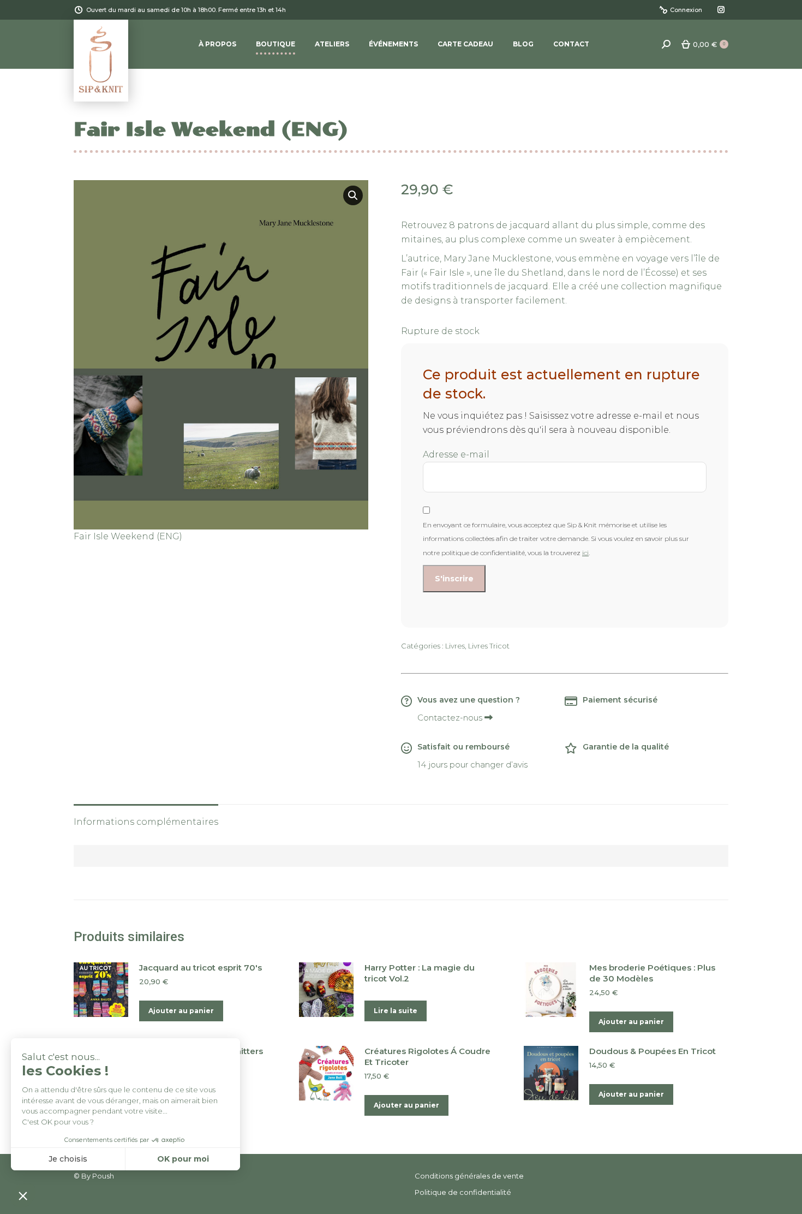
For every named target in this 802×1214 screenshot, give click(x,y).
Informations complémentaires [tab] (146, 822)
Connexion (686, 10)
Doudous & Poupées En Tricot (652, 1051)
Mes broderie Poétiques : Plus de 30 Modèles (652, 973)
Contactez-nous (450, 717)
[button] (353, 195)
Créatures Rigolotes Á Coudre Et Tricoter (427, 1056)
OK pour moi (183, 1159)
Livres (455, 645)
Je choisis (68, 1159)
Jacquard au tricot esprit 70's (200, 967)
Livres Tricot (489, 645)
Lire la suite (395, 1011)
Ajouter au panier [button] (181, 1011)
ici (585, 553)
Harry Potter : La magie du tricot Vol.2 (419, 973)
